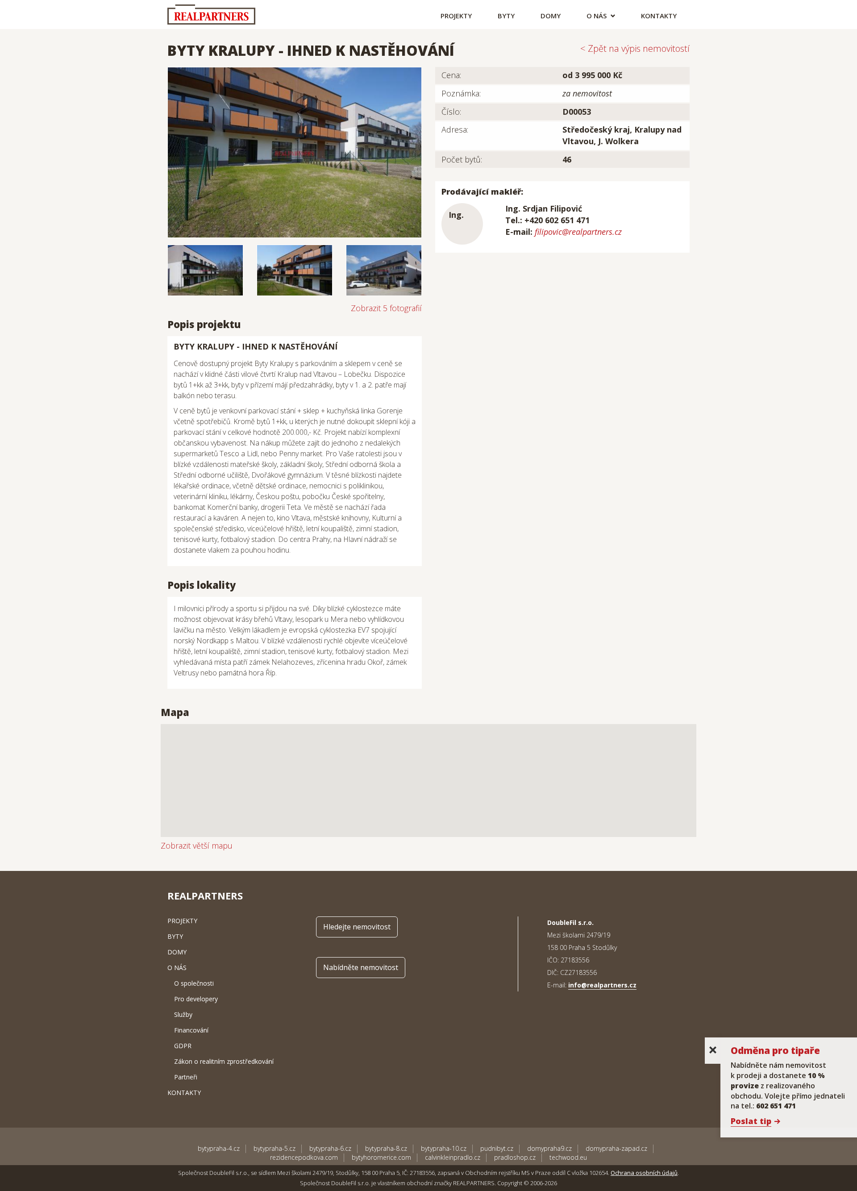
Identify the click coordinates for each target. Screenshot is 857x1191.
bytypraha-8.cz (386, 1148)
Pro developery (196, 999)
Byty (506, 15)
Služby (183, 1014)
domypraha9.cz (549, 1148)
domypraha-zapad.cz (616, 1148)
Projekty (456, 15)
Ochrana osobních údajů (644, 1173)
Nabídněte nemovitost (360, 967)
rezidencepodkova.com (304, 1157)
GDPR (182, 1045)
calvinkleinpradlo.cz (452, 1157)
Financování (191, 1030)
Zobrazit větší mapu (197, 845)
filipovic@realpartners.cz (578, 231)
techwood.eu (568, 1157)
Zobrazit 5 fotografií (386, 308)
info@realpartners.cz (602, 985)
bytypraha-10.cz (443, 1148)
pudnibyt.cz (496, 1148)
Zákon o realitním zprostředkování (224, 1061)
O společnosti (194, 983)
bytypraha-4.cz (219, 1148)
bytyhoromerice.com (381, 1157)
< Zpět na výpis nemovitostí (635, 48)
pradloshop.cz (515, 1157)
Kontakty (659, 15)
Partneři (185, 1077)
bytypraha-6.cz (330, 1148)
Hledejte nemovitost (357, 927)
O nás (597, 15)
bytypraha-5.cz (274, 1148)
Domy (551, 15)
